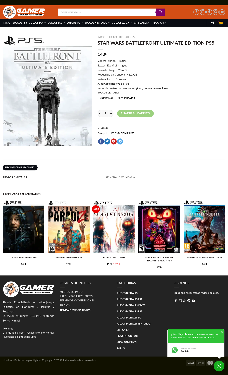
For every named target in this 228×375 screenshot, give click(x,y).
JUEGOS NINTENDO (96, 23)
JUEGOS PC (73, 23)
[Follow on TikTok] (209, 12)
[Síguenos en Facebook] (196, 12)
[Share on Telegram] (120, 141)
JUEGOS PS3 (20, 23)
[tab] (20, 167)
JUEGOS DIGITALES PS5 (122, 37)
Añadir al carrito (135, 113)
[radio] (106, 98)
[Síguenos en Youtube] (222, 12)
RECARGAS (159, 23)
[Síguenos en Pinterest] (216, 12)
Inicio (7, 23)
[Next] (225, 237)
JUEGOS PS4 (36, 23)
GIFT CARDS (141, 23)
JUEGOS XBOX (120, 23)
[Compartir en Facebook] (101, 141)
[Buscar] (160, 12)
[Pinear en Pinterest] (114, 141)
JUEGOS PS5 (55, 23)
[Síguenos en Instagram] (203, 12)
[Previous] (3, 237)
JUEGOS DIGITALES (108, 93)
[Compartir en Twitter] (107, 141)
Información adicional (20, 168)
